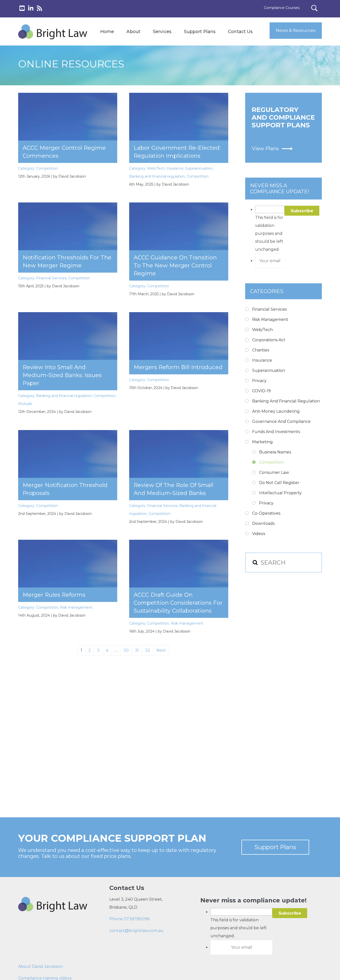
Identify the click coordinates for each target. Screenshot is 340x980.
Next (161, 650)
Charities (260, 350)
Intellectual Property (280, 492)
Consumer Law (274, 472)
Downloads (263, 523)
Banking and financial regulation (157, 176)
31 (137, 650)
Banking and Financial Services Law (172, 47)
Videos (258, 533)
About (133, 31)
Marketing (262, 442)
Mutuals (25, 403)
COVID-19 (261, 391)
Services (162, 31)
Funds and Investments (276, 431)
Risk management (76, 607)
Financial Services (51, 278)
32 (147, 650)
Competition (47, 168)
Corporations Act (268, 340)
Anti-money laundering (276, 411)
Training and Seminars (172, 58)
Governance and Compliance (281, 421)
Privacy (259, 380)
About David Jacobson (40, 966)
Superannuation (199, 168)
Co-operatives (266, 513)
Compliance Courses (281, 7)
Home (107, 31)
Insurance (175, 168)
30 (126, 650)
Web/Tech (156, 168)
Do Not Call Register (279, 482)
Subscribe (302, 210)
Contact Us (240, 31)
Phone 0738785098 (129, 919)
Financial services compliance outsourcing (174, 70)
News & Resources (296, 30)
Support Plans (200, 31)
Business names (275, 452)
